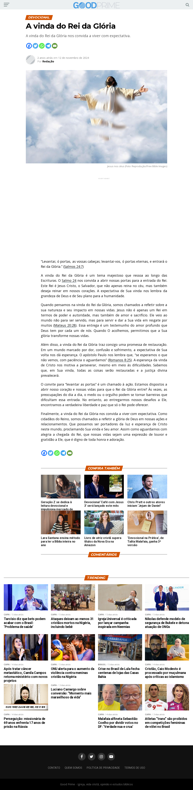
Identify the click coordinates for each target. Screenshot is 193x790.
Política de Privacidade (103, 767)
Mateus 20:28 (65, 325)
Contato (54, 767)
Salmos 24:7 (73, 266)
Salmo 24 (69, 280)
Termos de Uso (134, 767)
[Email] (54, 46)
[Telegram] (48, 46)
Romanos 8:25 (120, 360)
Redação (48, 61)
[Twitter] (35, 46)
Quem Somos (73, 767)
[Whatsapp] (42, 46)
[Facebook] (29, 46)
